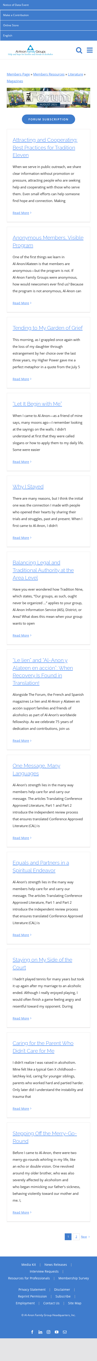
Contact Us (51, 1303)
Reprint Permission (32, 1296)
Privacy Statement (32, 1289)
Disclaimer (62, 1289)
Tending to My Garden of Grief (48, 328)
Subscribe (63, 1296)
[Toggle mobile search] (79, 50)
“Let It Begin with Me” (37, 404)
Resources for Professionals (29, 1278)
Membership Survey (73, 1278)
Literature (75, 74)
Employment (25, 1303)
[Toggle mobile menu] (90, 50)
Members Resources (49, 74)
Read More (21, 213)
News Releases (55, 1264)
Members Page (18, 74)
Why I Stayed (28, 486)
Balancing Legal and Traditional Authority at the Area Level (43, 569)
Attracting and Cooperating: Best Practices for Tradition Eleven (45, 147)
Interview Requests (44, 1271)
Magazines (15, 81)
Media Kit (28, 1264)
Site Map (74, 1303)
